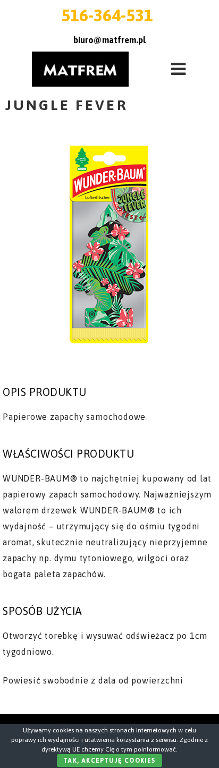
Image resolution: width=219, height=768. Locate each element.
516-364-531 (107, 15)
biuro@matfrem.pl (109, 40)
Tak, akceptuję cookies (109, 760)
